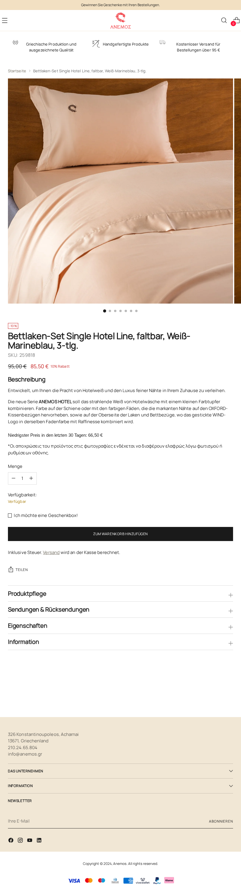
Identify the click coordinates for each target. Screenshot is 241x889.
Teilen (22, 569)
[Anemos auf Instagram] (20, 841)
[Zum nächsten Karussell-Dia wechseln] (228, 697)
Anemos (119, 863)
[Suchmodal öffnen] (224, 20)
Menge (15, 466)
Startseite (17, 70)
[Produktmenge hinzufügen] (13, 478)
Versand (51, 552)
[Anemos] (120, 20)
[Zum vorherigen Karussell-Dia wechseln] (215, 697)
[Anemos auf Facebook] (11, 841)
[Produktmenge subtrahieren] (31, 478)
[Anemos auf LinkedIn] (39, 841)
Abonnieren (221, 821)
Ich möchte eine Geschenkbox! (46, 515)
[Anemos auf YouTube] (30, 841)
